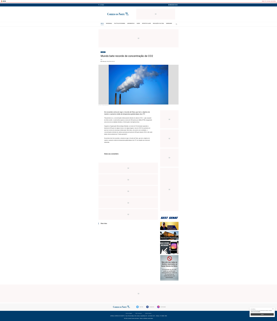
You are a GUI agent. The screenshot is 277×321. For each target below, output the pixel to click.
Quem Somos (148, 313)
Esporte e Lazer (146, 23)
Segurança (109, 23)
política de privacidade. (255, 311)
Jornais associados (271, 1)
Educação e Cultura (158, 23)
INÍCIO (102, 23)
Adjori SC (264, 1)
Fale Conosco (138, 313)
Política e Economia (119, 23)
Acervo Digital (129, 313)
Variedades (169, 23)
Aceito (262, 314)
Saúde (138, 23)
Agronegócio (130, 23)
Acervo (103, 52)
